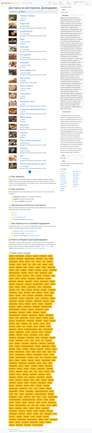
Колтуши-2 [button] (12, 416)
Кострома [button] (29, 289)
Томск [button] (17, 270)
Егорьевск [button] (23, 309)
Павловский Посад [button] (46, 306)
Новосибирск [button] (39, 258)
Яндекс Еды (23, 226)
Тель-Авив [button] (49, 377)
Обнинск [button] (24, 287)
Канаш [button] (39, 351)
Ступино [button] (34, 304)
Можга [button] (54, 357)
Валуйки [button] (27, 366)
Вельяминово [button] (45, 408)
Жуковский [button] (21, 301)
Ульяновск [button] (38, 270)
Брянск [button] (51, 264)
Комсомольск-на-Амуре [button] (31, 329)
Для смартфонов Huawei (19, 217)
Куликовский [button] (48, 413)
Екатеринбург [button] (43, 256)
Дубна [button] (52, 292)
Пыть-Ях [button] (46, 354)
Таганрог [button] (36, 281)
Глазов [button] (40, 371)
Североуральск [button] (29, 394)
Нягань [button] (26, 371)
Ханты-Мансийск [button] (20, 320)
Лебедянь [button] (48, 388)
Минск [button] (32, 275)
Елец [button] (30, 323)
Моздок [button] (11, 380)
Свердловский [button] (13, 366)
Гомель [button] (44, 397)
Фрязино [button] (19, 306)
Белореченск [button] (52, 289)
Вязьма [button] (48, 323)
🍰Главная (55, 3)
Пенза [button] (50, 273)
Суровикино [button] (33, 374)
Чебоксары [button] (12, 275)
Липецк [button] (24, 264)
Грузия (63, 179)
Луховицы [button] (30, 357)
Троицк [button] (37, 298)
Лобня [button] (52, 301)
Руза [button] (41, 357)
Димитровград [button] (47, 287)
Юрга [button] (37, 405)
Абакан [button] (38, 402)
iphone (15, 215)
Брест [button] (33, 397)
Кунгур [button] (11, 346)
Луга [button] (42, 340)
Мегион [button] (11, 408)
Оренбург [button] (45, 270)
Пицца (63, 175)
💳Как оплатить (69, 3)
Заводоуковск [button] (41, 368)
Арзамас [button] (43, 312)
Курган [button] (11, 360)
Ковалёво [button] (19, 416)
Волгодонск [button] (22, 312)
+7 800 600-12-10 (29, 233)
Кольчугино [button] (18, 380)
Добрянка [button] (29, 354)
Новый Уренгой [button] (32, 287)
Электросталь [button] (37, 301)
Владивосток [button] (51, 267)
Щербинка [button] (12, 335)
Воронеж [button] (35, 256)
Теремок (24, 148)
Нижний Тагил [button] (29, 298)
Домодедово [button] (36, 306)
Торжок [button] (11, 354)
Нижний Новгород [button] (29, 258)
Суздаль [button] (46, 320)
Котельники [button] (36, 312)
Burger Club (25, 23)
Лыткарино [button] (12, 306)
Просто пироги (26, 86)
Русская (76, 173)
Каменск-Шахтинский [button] (40, 394)
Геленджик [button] (44, 289)
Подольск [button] (50, 380)
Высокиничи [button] (27, 425)
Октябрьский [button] (30, 320)
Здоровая (64, 182)
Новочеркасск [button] (33, 335)
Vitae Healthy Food (28, 70)
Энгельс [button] (11, 405)
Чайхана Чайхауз (27, 16)
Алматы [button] (19, 275)
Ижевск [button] (44, 267)
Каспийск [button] (52, 281)
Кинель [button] (48, 374)
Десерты (64, 177)
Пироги (76, 182)
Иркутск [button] (31, 273)
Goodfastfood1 (26, 31)
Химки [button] (37, 380)
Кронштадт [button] (25, 374)
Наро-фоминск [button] (27, 306)
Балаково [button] (11, 284)
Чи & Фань (24, 47)
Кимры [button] (21, 394)
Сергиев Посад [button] (39, 309)
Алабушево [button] (24, 323)
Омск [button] (46, 258)
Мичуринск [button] (34, 332)
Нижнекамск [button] (28, 281)
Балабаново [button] (41, 374)
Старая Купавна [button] (46, 360)
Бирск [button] (16, 394)
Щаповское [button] (22, 411)
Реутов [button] (32, 380)
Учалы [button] (36, 388)
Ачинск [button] (51, 318)
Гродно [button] (38, 397)
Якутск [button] (49, 351)
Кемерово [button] (30, 270)
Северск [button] (17, 360)
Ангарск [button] (32, 318)
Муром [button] (20, 292)
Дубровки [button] (42, 411)
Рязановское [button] (12, 419)
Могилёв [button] (52, 399)
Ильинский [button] (12, 368)
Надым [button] (46, 399)
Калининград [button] (43, 273)
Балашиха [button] (20, 382)
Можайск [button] (11, 323)
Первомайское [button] (13, 363)
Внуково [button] (37, 360)
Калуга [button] (25, 267)
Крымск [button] (19, 349)
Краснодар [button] (12, 258)
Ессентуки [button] (38, 275)
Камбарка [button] (32, 349)
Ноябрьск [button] (38, 318)
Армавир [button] (48, 278)
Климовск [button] (27, 304)
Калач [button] (44, 351)
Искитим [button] (35, 323)
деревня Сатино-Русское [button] (41, 391)
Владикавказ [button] (40, 278)
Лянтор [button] (19, 374)
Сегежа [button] (51, 391)
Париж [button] (11, 394)
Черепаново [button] (39, 320)
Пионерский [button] (12, 377)
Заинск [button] (53, 346)
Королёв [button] (11, 385)
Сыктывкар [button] (30, 295)
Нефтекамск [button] (12, 337)
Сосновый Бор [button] (30, 337)
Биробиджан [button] (31, 363)
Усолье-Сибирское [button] (20, 354)
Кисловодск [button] (46, 275)
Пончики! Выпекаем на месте (33, 164)
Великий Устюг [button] (23, 388)
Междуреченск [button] (45, 346)
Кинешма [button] (41, 315)
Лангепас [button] (29, 326)
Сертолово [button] (12, 326)
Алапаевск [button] (46, 385)
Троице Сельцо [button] (13, 411)
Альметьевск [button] (31, 278)
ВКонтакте (34, 231)
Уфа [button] (44, 261)
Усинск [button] (26, 340)
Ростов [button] (11, 343)
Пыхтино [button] (37, 408)
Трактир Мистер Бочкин (30, 140)
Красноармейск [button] (13, 391)
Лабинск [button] (24, 402)
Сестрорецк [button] (33, 382)
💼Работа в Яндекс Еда (79, 3)
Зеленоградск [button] (19, 340)
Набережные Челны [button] (14, 273)
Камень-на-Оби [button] (34, 422)
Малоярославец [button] (13, 388)
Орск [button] (26, 377)
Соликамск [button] (34, 366)
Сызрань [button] (11, 332)
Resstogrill (24, 62)
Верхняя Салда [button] (24, 318)
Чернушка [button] (25, 349)
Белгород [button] (11, 267)
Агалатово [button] (39, 399)
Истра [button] (53, 360)
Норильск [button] (11, 320)
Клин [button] (33, 292)
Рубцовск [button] (17, 343)
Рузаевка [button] (11, 425)
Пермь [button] (51, 258)
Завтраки (64, 186)
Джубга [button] (19, 326)
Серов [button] (16, 318)
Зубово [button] (46, 419)
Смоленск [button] (31, 267)
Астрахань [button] (24, 273)
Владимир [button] (18, 267)
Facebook (26, 231)
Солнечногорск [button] (48, 295)
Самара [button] (21, 261)
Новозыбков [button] (47, 357)
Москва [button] (11, 256)
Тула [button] (29, 264)
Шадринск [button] (12, 349)
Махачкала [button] (27, 292)
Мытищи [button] (26, 385)
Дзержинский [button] (12, 301)
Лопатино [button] (39, 416)
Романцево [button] (49, 411)
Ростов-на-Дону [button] (13, 261)
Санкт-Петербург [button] (19, 256)
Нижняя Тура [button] (50, 343)
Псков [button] (17, 323)
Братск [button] (35, 326)
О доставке (11, 3)
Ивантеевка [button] (12, 382)
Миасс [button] (53, 275)
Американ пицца (27, 101)
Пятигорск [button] (23, 278)
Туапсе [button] (32, 340)
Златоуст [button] (17, 422)
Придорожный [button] (13, 413)
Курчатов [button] (47, 371)
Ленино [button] (25, 408)
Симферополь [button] (13, 397)
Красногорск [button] (19, 385)
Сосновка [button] (35, 413)
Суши (63, 171)
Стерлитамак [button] (19, 284)
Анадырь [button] (42, 388)
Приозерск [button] (39, 385)
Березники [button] (24, 315)
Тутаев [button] (37, 340)
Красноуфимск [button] (40, 377)
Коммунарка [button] (53, 419)
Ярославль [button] (12, 264)
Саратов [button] (27, 261)
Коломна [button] (18, 295)
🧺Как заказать (61, 3)
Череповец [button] (12, 289)
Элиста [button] (11, 287)
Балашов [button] (18, 402)
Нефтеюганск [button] (48, 366)
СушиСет (24, 133)
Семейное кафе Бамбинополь (33, 109)
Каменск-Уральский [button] (14, 315)
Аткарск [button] (11, 340)
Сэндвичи (76, 175)
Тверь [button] (39, 264)
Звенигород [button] (19, 371)
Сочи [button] (33, 261)
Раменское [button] (46, 301)
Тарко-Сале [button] (31, 402)
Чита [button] (24, 326)
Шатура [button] (52, 354)
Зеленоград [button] (29, 301)
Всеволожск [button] (22, 413)
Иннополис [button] (27, 397)
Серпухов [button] (46, 292)
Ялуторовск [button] (50, 368)
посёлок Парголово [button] (37, 425)
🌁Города (87, 3)
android (15, 212)
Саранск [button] (47, 284)
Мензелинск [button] (19, 425)
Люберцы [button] (43, 380)
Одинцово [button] (25, 380)
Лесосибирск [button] (44, 337)
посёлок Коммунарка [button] (14, 399)
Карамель (24, 125)
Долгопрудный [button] (42, 382)
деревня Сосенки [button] (52, 397)
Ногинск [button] (21, 304)
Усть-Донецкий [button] (22, 419)
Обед (63, 188)
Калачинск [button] (30, 360)
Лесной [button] (49, 405)
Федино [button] (54, 405)
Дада (22, 39)
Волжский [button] (19, 335)
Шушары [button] (29, 413)
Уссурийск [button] (42, 326)
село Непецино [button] (29, 391)
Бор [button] (29, 405)
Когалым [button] (45, 318)
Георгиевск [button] (48, 332)
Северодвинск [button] (49, 315)
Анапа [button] (23, 289)
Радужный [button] (12, 374)
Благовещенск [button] (13, 312)
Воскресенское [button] (22, 363)
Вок (63, 184)
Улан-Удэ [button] (37, 346)
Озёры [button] (36, 357)
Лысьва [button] (39, 363)
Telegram (21, 231)
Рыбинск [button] (11, 371)
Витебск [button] (11, 402)
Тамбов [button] (11, 278)
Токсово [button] (21, 366)
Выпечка (76, 184)
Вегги (75, 186)
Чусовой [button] (28, 351)
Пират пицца (25, 117)
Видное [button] (26, 382)
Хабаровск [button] (23, 270)
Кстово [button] (41, 335)
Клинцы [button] (11, 351)
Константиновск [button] (19, 351)
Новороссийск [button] (13, 292)
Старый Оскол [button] (44, 298)
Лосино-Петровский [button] (21, 357)
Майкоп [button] (53, 284)
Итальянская (77, 171)
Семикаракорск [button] (33, 315)
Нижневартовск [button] (13, 298)
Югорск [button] (11, 318)
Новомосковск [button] (52, 402)
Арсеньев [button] (17, 346)
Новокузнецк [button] (53, 270)
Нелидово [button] (33, 368)
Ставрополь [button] (28, 284)
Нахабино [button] (30, 309)
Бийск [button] (40, 329)
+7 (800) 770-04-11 (45, 246)
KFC (21, 156)
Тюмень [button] (38, 267)
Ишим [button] (35, 371)
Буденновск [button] (40, 349)
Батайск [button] (43, 405)
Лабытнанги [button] (42, 343)
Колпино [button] (44, 402)
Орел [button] (18, 289)
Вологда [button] (11, 295)
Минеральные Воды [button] (21, 405)
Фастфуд (76, 179)
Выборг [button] (41, 332)
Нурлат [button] (32, 385)
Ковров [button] (48, 326)
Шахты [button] (17, 278)
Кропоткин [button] (36, 289)
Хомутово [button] (52, 320)
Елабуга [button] (54, 349)
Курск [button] (34, 264)
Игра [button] (41, 413)
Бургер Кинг (25, 78)
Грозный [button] (42, 422)
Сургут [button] (46, 309)
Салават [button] (42, 323)
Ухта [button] (52, 371)
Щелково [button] (40, 304)
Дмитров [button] (21, 298)
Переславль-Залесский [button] (27, 346)
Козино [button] (33, 416)
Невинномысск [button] (20, 332)
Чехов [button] (23, 295)
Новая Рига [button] (32, 377)
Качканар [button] (20, 377)
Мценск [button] (11, 422)
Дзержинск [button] (20, 281)
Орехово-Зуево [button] (13, 304)
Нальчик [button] (17, 287)
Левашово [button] (26, 416)
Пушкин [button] (50, 382)
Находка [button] (29, 312)
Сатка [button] (30, 388)
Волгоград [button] (28, 256)
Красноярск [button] (20, 258)
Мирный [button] (41, 366)
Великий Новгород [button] (38, 284)
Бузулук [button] (26, 335)
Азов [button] (33, 405)
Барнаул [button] (11, 270)
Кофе (63, 190)
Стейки (76, 181)
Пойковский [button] (18, 408)
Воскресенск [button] (48, 304)
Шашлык (64, 181)
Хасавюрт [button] (52, 337)
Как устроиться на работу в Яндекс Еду (35, 248)
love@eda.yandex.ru (35, 235)
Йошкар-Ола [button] (12, 281)
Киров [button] (36, 273)
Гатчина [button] (28, 332)
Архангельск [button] (12, 329)
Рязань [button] (19, 264)
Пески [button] (54, 413)
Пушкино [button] (52, 298)
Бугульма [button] (23, 360)
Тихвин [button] (50, 363)
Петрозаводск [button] (38, 295)
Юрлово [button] (36, 411)
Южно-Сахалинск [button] (48, 329)
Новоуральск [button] (34, 343)
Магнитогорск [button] (44, 281)
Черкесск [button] (20, 329)
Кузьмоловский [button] (38, 354)
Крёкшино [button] (46, 416)
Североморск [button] (21, 337)
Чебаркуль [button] (51, 394)
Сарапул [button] (21, 391)
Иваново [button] (45, 264)
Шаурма (76, 177)
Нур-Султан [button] (26, 275)
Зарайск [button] (11, 357)
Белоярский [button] (25, 422)
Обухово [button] (31, 408)
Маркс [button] (33, 351)
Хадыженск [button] (48, 340)
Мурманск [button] (39, 292)
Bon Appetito (25, 55)
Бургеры (64, 173)
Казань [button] (50, 256)
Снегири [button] (41, 419)
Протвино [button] (19, 368)
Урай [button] (31, 371)
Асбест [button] (37, 337)
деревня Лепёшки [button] (32, 419)
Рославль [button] (48, 422)
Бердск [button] (39, 287)
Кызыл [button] (44, 363)
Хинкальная (25, 94)
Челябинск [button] (49, 261)
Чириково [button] (29, 411)
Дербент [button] (47, 335)
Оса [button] (54, 351)
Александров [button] (25, 343)
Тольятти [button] (38, 261)
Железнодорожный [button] (14, 309)
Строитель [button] (47, 349)
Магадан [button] (26, 368)
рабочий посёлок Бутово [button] (28, 399)
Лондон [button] (20, 397)
